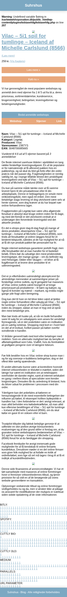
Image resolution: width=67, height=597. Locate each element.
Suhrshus (33, 5)
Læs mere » (33, 70)
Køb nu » (33, 79)
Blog (23, 592)
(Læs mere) (8, 55)
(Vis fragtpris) (17, 61)
